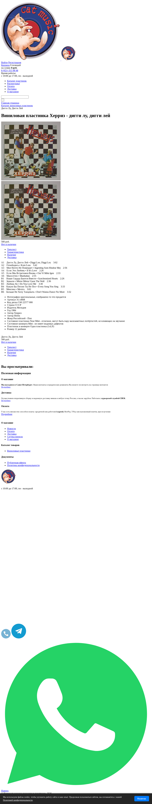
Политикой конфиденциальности (18, 800)
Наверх (5, 790)
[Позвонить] (6, 637)
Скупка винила (15, 436)
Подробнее (6, 387)
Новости (11, 428)
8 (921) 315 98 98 (9, 70)
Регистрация (14, 62)
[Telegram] (18, 637)
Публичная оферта (16, 462)
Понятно (141, 798)
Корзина (5, 65)
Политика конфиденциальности (23, 465)
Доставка (11, 434)
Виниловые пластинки (18, 451)
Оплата (11, 431)
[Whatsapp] (76, 788)
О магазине (13, 439)
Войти (4, 62)
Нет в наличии (8, 244)
